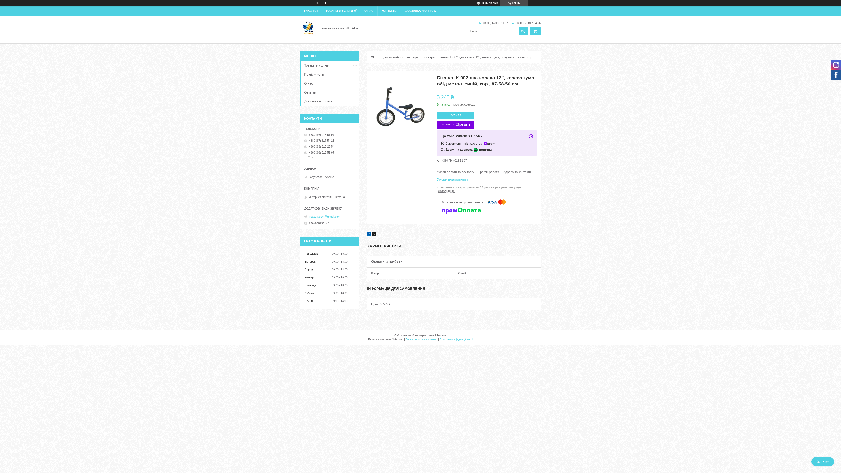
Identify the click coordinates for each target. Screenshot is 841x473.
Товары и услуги (339, 10)
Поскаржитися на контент (421, 339)
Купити (455, 115)
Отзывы (310, 92)
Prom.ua (441, 335)
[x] (374, 234)
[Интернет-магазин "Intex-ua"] (308, 28)
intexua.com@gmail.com (324, 216)
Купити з (448, 124)
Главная (311, 10)
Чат (826, 461)
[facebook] (369, 234)
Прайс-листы (314, 74)
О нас (368, 10)
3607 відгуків (490, 3)
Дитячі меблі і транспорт (400, 57)
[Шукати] (523, 31)
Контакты (389, 10)
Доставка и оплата (420, 10)
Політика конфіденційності (456, 339)
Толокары (428, 57)
